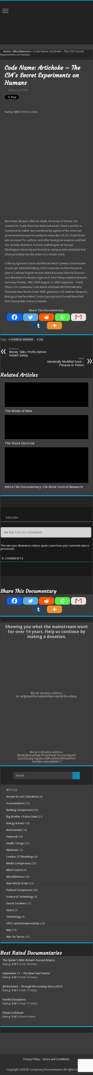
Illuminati (12, 850)
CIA (41, 339)
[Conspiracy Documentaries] (46, 14)
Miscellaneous (22, 51)
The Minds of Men (18, 411)
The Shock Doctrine (19, 443)
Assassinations (15, 803)
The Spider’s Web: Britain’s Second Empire (29, 960)
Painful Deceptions (14, 999)
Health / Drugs (15, 843)
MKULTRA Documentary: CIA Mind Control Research (44, 487)
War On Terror (15, 936)
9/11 (9, 790)
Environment (14, 830)
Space (10, 910)
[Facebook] (14, 317)
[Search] (76, 775)
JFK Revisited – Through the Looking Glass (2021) (33, 986)
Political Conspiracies (19, 890)
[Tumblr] (38, 325)
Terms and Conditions (55, 1059)
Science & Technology (19, 896)
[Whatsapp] (62, 317)
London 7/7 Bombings (20, 856)
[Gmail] (78, 317)
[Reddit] (46, 317)
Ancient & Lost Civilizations (22, 796)
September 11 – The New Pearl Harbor (26, 973)
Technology (13, 916)
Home (7, 51)
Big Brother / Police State (21, 816)
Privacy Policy (31, 1059)
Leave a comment (18, 90)
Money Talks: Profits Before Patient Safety (27, 352)
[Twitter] (30, 317)
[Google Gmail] (78, 601)
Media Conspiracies (18, 863)
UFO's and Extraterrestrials (22, 923)
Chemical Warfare (22, 339)
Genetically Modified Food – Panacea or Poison (65, 362)
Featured (11, 836)
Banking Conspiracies (19, 810)
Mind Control (14, 870)
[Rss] (44, 1064)
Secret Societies (16, 903)
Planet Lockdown (13, 1012)
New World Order (17, 883)
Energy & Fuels (15, 823)
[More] (54, 325)
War (8, 930)
